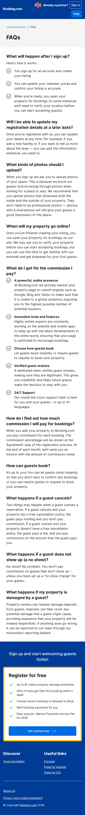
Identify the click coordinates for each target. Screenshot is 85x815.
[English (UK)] (38, 5)
